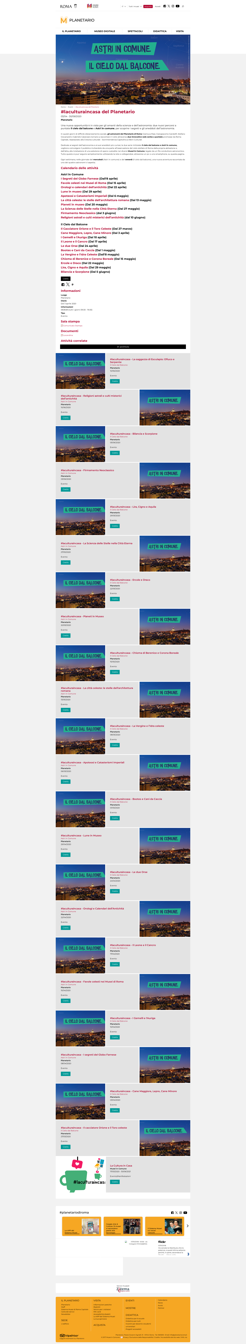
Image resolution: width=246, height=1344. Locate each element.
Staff (63, 1307)
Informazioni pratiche (103, 1305)
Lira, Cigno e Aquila (75, 267)
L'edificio (65, 1324)
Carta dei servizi (67, 1312)
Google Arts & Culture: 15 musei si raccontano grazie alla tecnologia (113, 1228)
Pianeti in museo (73, 204)
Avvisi (160, 1305)
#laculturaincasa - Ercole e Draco (130, 579)
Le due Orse (69, 245)
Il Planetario (71, 31)
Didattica (160, 31)
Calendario (162, 1300)
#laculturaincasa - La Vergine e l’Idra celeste (137, 725)
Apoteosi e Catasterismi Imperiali (84, 195)
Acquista (148, 6)
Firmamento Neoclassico (78, 213)
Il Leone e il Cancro (74, 241)
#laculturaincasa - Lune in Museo (81, 835)
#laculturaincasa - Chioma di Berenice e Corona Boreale (144, 652)
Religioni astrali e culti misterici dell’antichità (92, 217)
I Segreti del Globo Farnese (80, 178)
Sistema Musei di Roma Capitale (74, 1309)
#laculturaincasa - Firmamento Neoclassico (87, 470)
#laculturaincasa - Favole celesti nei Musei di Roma (92, 981)
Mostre (131, 1308)
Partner (161, 1308)
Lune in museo (71, 191)
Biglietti (97, 1307)
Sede (64, 1320)
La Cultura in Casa (121, 1165)
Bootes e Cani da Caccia (77, 250)
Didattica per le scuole (135, 1318)
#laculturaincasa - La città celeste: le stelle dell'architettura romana (97, 689)
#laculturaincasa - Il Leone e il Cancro (133, 945)
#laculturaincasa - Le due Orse (128, 872)
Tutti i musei (134, 6)
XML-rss (184, 1337)
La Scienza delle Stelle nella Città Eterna (89, 208)
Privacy (125, 1337)
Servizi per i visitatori (102, 1309)
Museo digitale (104, 31)
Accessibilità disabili (102, 1314)
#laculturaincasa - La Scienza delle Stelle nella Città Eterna (96, 543)
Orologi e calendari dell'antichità (84, 187)
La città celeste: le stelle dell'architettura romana (95, 200)
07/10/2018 (171, 1250)
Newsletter (65, 1314)
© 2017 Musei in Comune (110, 1337)
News (160, 1303)
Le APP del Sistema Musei (71, 1231)
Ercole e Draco (71, 263)
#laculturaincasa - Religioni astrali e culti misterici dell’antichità (91, 397)
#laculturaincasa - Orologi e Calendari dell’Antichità (92, 908)
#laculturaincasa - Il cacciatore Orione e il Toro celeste (94, 1127)
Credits (157, 1337)
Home (63, 107)
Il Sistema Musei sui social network (155, 1230)
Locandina (68, 335)
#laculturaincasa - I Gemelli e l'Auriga (132, 1018)
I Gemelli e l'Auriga (74, 237)
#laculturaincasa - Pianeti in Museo (82, 616)
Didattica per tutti (133, 1321)
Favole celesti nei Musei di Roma (83, 183)
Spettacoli (135, 31)
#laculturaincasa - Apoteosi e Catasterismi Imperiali (92, 762)
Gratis (66, 278)
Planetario (81, 20)
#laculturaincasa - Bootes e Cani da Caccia (136, 799)
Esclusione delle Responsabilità (141, 1337)
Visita (180, 31)
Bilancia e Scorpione (75, 271)
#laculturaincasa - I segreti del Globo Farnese (88, 1054)
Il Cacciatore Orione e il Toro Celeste (86, 228)
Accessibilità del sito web (170, 1337)
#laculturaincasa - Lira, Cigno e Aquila (133, 506)
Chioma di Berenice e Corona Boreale (87, 258)
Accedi (158, 6)
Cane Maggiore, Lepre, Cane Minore (86, 233)
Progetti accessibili (133, 1329)
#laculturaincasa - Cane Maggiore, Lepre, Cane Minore (143, 1091)
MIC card (97, 1312)
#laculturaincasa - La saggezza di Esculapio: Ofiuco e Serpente (142, 361)
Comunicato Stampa (72, 325)
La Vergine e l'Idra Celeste (79, 254)
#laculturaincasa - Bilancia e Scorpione (133, 433)
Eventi (70, 107)
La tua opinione (100, 1319)
